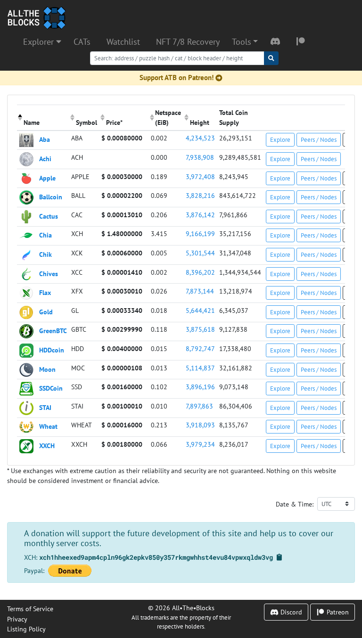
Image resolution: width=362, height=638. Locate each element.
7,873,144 (200, 290)
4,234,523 (200, 137)
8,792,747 (200, 348)
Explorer (39, 41)
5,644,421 (200, 310)
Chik (45, 254)
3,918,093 (200, 424)
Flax (45, 292)
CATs (82, 41)
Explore (280, 139)
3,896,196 (200, 386)
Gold (46, 311)
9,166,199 (200, 233)
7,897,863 (199, 405)
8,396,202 (200, 272)
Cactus (48, 215)
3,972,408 (200, 176)
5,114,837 (200, 367)
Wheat (48, 426)
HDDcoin (51, 349)
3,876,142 (200, 214)
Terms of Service (30, 608)
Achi (45, 158)
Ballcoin (50, 196)
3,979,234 (200, 444)
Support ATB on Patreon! (177, 77)
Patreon (337, 611)
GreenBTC (53, 330)
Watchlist (123, 41)
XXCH (47, 445)
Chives (48, 273)
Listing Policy (26, 628)
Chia (45, 234)
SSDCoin (51, 388)
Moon (47, 368)
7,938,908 (200, 157)
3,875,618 (200, 329)
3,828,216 (200, 195)
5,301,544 (200, 252)
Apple (47, 177)
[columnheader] (43, 117)
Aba (44, 139)
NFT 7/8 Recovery (188, 41)
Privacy (17, 618)
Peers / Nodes (319, 139)
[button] (245, 42)
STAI (45, 406)
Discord (290, 611)
